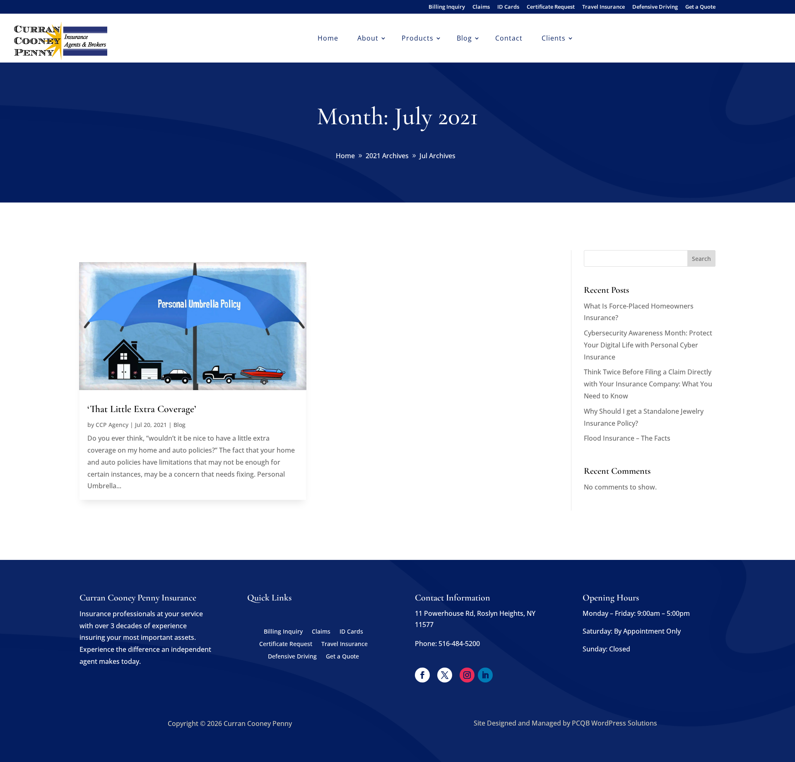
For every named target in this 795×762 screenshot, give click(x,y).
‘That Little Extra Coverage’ (141, 409)
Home (328, 39)
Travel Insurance (603, 7)
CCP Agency (112, 425)
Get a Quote (700, 7)
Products (418, 39)
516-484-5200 (459, 643)
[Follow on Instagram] (467, 675)
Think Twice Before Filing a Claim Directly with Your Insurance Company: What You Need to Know (648, 383)
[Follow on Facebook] (422, 675)
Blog (464, 39)
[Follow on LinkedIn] (485, 675)
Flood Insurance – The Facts (627, 438)
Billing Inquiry (447, 7)
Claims (481, 7)
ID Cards (508, 7)
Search (701, 259)
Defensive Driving (655, 7)
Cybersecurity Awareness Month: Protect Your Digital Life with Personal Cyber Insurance (648, 345)
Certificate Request (551, 7)
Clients (554, 39)
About (367, 39)
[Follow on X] (444, 675)
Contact (509, 39)
